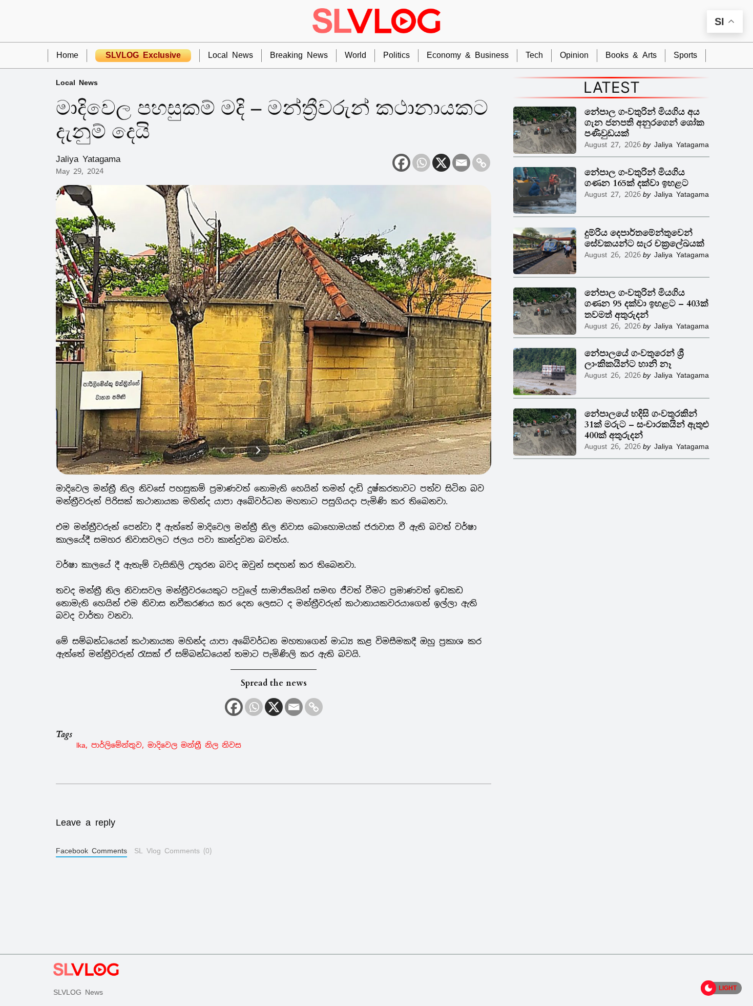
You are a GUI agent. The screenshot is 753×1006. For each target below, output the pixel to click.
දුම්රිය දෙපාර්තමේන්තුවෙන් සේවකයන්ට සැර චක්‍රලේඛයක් (644, 238)
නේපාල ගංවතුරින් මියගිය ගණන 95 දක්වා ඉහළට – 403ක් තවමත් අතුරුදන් (646, 304)
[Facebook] (401, 163)
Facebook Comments (91, 850)
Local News (77, 82)
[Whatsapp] (421, 163)
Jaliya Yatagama (88, 159)
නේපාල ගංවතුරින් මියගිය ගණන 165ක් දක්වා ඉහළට (636, 178)
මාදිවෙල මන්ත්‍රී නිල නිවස (194, 745)
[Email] (461, 163)
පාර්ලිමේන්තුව (116, 745)
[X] (441, 163)
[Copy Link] (481, 163)
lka (81, 745)
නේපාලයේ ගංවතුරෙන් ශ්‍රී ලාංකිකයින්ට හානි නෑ (634, 358)
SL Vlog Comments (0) (173, 850)
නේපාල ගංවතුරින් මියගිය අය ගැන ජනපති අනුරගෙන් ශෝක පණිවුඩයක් (644, 123)
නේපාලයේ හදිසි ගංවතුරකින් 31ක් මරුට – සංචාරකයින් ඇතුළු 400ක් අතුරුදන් (646, 424)
